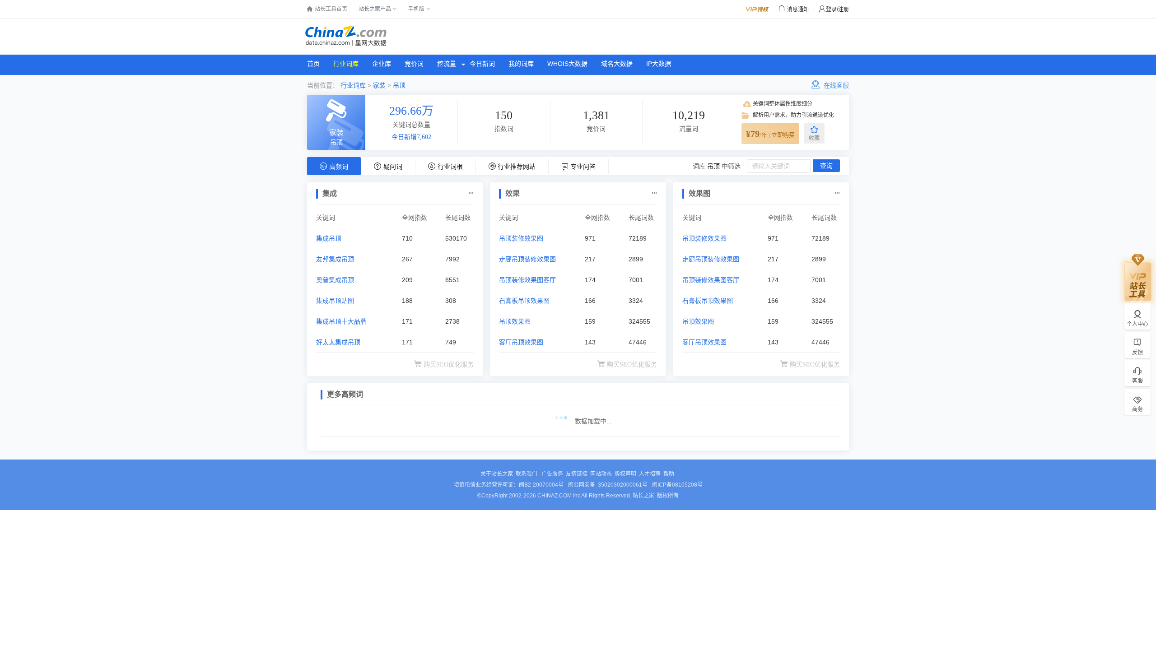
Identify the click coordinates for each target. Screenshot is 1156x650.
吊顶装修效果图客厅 (527, 279)
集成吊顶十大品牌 (341, 321)
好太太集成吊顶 (338, 342)
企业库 (381, 63)
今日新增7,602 (411, 137)
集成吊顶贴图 (335, 300)
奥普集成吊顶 (335, 279)
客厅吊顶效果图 (521, 342)
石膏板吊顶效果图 (524, 300)
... (471, 191)
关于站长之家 (496, 474)
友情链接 (576, 474)
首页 (313, 63)
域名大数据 (617, 63)
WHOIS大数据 (567, 63)
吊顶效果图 (515, 321)
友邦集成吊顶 (335, 259)
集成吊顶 (328, 238)
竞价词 (414, 63)
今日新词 (482, 63)
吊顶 (399, 85)
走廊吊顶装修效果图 (527, 259)
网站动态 (601, 474)
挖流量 (446, 63)
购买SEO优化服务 (449, 364)
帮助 (668, 474)
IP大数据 (658, 63)
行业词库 (346, 63)
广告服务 (552, 474)
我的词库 (521, 63)
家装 (379, 85)
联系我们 (527, 474)
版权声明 (625, 474)
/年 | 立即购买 (770, 134)
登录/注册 (837, 9)
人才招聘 (650, 474)
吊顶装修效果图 (521, 238)
